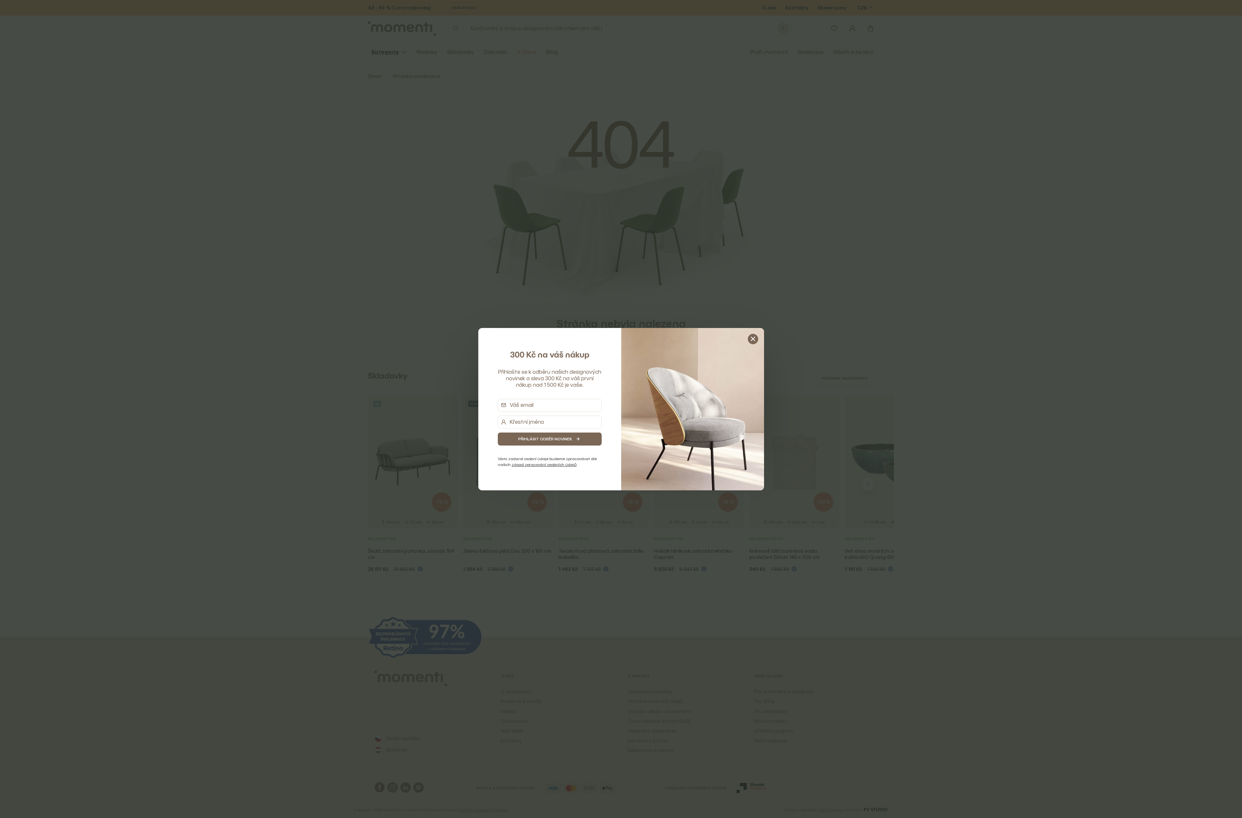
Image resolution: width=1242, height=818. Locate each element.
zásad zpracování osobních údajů (544, 464)
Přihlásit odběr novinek (545, 438)
